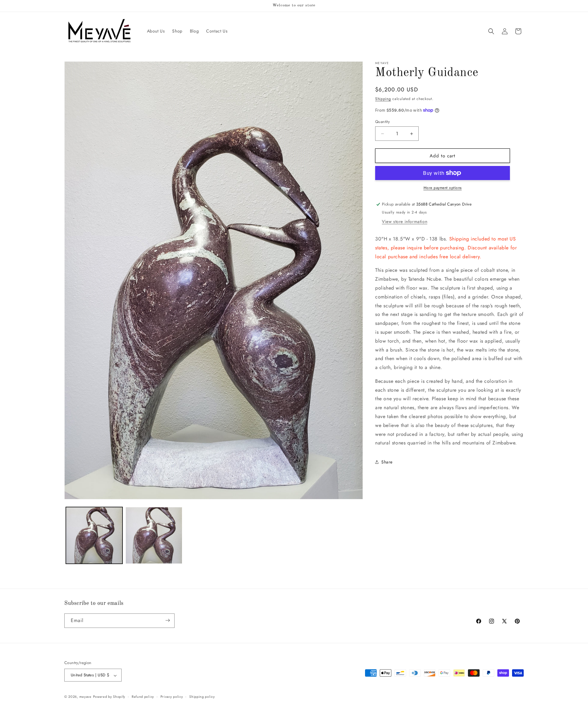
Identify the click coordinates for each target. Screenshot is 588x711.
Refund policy (143, 696)
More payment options (443, 187)
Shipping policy (202, 696)
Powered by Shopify (109, 696)
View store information (404, 221)
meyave (85, 696)
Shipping (383, 99)
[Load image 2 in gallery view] (154, 535)
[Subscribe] (167, 620)
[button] (491, 31)
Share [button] (387, 462)
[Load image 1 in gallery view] (94, 535)
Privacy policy (171, 696)
